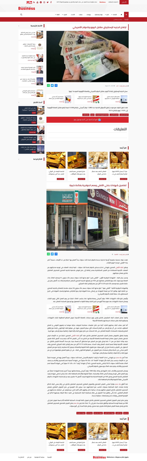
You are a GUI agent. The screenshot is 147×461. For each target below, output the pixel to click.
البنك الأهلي (119, 267)
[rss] (33, 2)
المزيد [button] (65, 14)
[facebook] (56, 85)
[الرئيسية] (121, 14)
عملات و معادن (118, 19)
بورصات (89, 14)
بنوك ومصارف (99, 14)
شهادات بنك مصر (98, 413)
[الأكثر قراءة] (18, 159)
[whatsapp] (48, 85)
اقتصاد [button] (115, 14)
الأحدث (73, 14)
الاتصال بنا (21, 457)
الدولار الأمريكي (114, 115)
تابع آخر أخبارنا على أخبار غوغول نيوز (86, 119)
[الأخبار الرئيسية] (18, 25)
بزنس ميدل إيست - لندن (122, 86)
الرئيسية (126, 19)
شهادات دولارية (81, 413)
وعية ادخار (89, 413)
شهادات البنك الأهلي (109, 413)
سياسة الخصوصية (39, 457)
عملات (81, 14)
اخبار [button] (108, 14)
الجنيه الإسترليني (124, 115)
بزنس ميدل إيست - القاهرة (121, 254)
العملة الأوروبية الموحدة (102, 115)
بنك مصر (119, 357)
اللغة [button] (58, 14)
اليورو (92, 115)
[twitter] (52, 85)
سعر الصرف (86, 115)
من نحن (29, 457)
